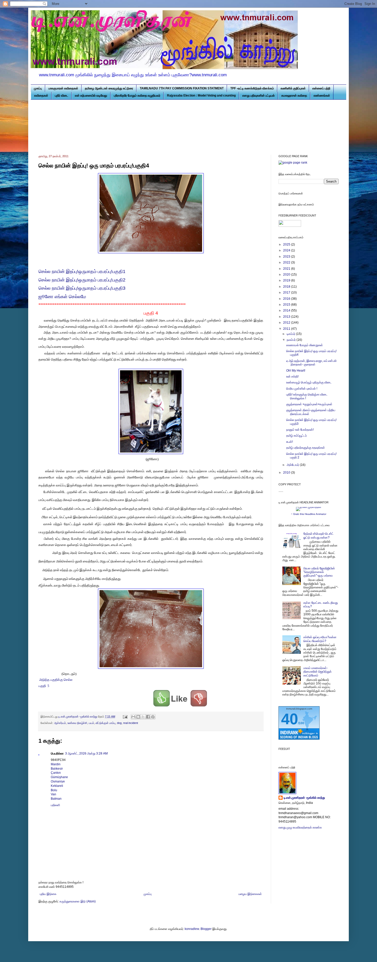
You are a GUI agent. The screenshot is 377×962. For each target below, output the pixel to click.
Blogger (206, 929)
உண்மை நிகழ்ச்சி (77, 722)
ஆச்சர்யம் (60, 722)
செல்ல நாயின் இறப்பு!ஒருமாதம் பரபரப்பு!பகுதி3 (81, 288)
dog (119, 722)
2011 (287, 329)
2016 (287, 298)
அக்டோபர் (293, 465)
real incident (130, 722)
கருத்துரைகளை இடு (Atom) (77, 901)
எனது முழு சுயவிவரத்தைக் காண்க (300, 827)
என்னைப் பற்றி (321, 88)
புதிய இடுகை (48, 894)
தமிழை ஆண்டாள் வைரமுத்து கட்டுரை (109, 88)
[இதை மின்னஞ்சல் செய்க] (133, 716)
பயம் (91, 722)
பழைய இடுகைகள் (250, 894)
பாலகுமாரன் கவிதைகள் (63, 88)
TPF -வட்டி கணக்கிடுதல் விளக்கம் (252, 88)
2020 (287, 274)
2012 (287, 322)
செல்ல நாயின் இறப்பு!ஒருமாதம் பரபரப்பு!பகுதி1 (81, 271)
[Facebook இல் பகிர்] (148, 716)
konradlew (192, 929)
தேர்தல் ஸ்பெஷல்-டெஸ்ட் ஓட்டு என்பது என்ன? (318, 535)
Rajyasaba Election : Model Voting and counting (201, 95)
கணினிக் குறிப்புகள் (293, 88)
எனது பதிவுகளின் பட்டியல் (258, 95)
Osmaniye (58, 781)
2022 (287, 262)
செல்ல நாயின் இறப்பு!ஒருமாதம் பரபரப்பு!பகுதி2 (81, 279)
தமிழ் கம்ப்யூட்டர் (296, 435)
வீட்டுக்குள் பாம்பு (105, 722)
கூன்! (289, 442)
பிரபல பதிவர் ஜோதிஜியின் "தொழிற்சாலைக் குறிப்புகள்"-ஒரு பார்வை (319, 572)
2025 (287, 244)
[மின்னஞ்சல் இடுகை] (125, 716)
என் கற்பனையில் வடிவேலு (91, 95)
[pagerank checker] (293, 162)
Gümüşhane (59, 777)
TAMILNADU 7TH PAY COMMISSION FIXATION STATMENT (182, 88)
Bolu (54, 790)
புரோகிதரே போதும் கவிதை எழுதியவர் (137, 95)
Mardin (56, 764)
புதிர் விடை (61, 95)
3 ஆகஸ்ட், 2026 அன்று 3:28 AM (86, 753)
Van (53, 794)
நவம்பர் (291, 340)
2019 (287, 280)
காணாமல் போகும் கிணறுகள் (304, 345)
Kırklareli (57, 786)
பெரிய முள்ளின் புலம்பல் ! (301, 388)
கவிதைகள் (41, 95)
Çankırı (56, 773)
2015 (287, 304)
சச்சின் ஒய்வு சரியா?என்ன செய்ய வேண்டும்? (319, 639)
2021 (287, 268)
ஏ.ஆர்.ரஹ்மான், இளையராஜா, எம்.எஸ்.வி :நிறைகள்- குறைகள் (311, 362)
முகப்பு (38, 88)
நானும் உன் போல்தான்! (300, 429)
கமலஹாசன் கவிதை (294, 95)
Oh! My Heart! (295, 370)
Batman (56, 798)
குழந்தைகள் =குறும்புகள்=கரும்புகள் (309, 404)
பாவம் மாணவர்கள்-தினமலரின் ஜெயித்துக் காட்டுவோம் (317, 671)
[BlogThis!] (138, 716)
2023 (287, 256)
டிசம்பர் (291, 334)
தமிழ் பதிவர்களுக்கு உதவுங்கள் (305, 447)
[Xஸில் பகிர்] (143, 716)
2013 (287, 316)
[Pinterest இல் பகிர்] (152, 716)
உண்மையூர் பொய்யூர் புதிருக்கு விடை (309, 382)
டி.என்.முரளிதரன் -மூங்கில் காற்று (304, 797)
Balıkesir (57, 768)
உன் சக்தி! (292, 376)
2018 (287, 286)
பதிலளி (55, 805)
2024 (287, 250)
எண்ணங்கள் (322, 95)
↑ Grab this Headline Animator (308, 514)
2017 (287, 292)
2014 (287, 310)
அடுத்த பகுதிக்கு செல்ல (56, 680)
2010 (287, 472)
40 (289, 719)
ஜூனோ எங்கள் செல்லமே (62, 296)
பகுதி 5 (43, 686)
